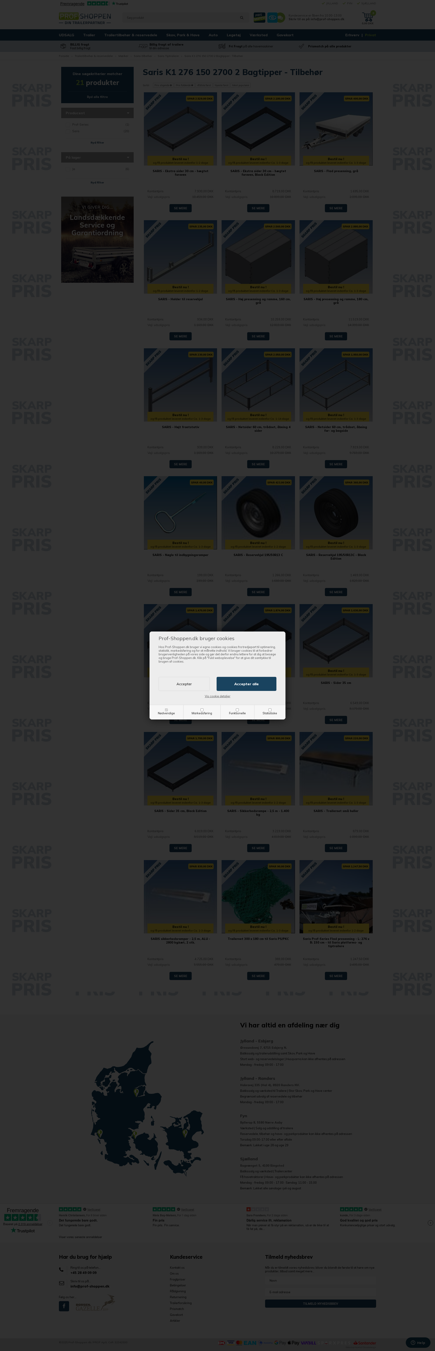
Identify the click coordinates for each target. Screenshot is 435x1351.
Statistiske (270, 713)
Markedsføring (202, 713)
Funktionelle (237, 713)
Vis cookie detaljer (217, 696)
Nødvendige (166, 713)
